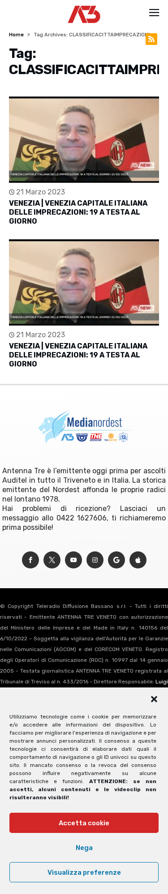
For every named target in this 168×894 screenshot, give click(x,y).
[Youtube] (73, 560)
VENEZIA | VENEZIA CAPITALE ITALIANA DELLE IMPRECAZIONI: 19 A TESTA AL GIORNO (78, 212)
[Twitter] (51, 560)
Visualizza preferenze (84, 872)
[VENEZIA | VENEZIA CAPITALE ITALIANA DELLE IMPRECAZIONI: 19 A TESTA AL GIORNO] (84, 140)
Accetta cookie (84, 823)
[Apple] (137, 560)
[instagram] (94, 560)
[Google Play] (116, 560)
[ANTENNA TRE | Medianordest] (84, 5)
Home (16, 35)
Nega (84, 848)
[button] (154, 699)
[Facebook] (30, 560)
